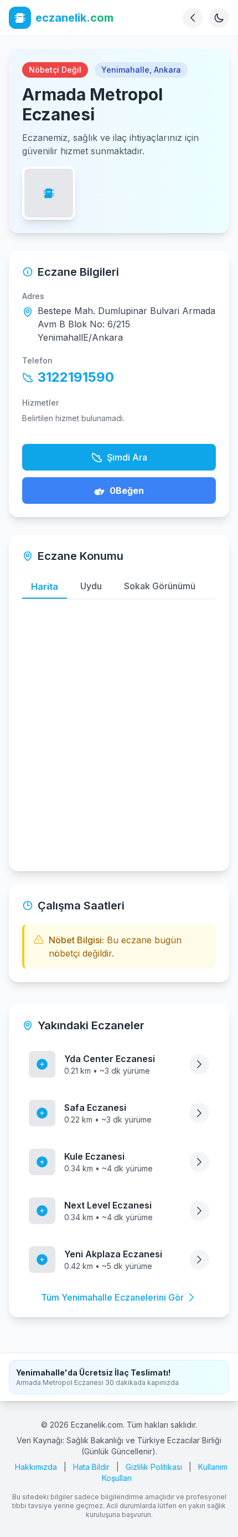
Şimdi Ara (127, 457)
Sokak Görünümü (159, 585)
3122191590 (76, 377)
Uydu (91, 585)
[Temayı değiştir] (219, 18)
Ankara (167, 69)
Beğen (127, 490)
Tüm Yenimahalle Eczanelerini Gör (112, 1297)
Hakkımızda (36, 1467)
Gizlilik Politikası (154, 1467)
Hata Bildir (91, 1467)
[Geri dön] (193, 18)
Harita (44, 586)
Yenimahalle (125, 69)
